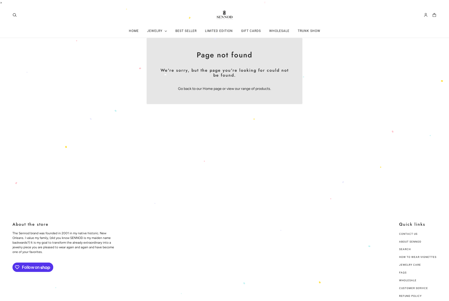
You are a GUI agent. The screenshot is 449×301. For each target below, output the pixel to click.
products (262, 88)
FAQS (403, 272)
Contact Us (408, 233)
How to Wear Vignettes (418, 257)
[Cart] (434, 15)
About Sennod (410, 241)
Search (405, 249)
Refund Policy (410, 296)
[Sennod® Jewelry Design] (224, 15)
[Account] (426, 15)
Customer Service (413, 288)
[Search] (14, 15)
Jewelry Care (410, 264)
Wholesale (408, 280)
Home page (212, 88)
